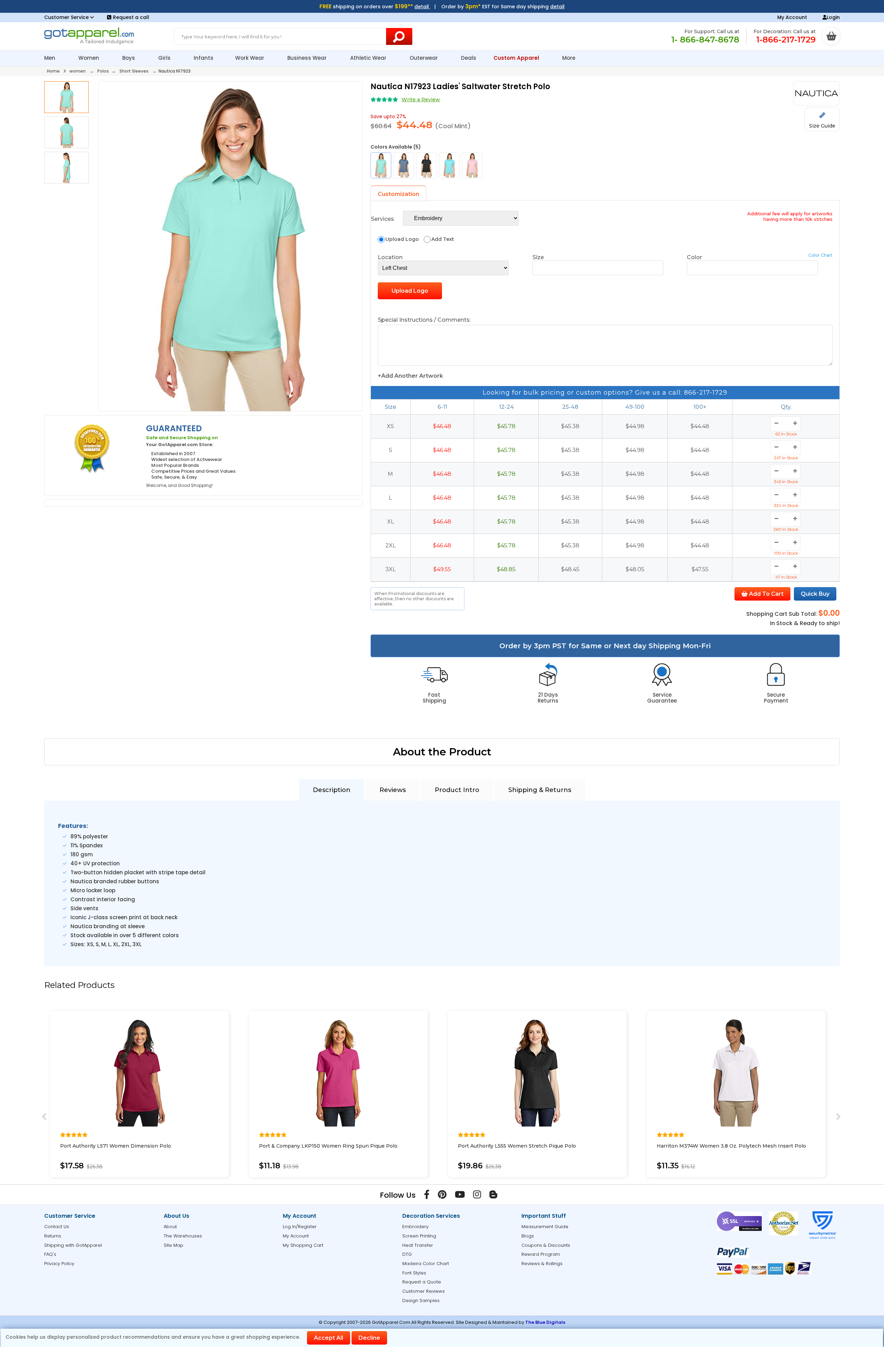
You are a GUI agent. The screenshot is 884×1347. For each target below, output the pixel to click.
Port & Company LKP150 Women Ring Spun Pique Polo (328, 1146)
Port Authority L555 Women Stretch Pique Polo (517, 1146)
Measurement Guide (544, 1226)
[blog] (493, 1196)
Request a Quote (421, 1282)
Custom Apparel (516, 58)
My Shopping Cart (303, 1245)
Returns (52, 1236)
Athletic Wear (369, 58)
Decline (369, 1338)
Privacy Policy (59, 1263)
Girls (165, 58)
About (170, 1226)
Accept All (328, 1338)
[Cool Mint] (381, 165)
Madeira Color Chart (425, 1263)
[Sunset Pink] (472, 165)
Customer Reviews (423, 1291)
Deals (468, 58)
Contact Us (56, 1226)
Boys (129, 58)
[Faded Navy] (404, 165)
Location (390, 257)
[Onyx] (426, 165)
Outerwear (424, 58)
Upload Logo (410, 291)
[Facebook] (427, 1196)
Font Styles (414, 1273)
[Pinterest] (442, 1196)
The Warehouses (183, 1236)
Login (833, 17)
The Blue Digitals (545, 1322)
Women (89, 58)
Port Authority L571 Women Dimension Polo (115, 1146)
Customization (398, 194)
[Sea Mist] (449, 165)
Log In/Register (300, 1226)
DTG (407, 1254)
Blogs (527, 1236)
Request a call (131, 17)
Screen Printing (419, 1236)
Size (538, 257)
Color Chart (820, 255)
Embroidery (415, 1226)
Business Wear (307, 58)
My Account (792, 17)
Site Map (173, 1245)
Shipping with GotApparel (73, 1245)
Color (694, 257)
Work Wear (250, 58)
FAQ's (50, 1254)
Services (382, 219)
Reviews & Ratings (542, 1263)
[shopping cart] (831, 36)
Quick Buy (815, 594)
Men (50, 58)
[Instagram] (477, 1196)
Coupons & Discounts (545, 1245)
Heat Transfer (417, 1245)
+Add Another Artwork (410, 376)
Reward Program (540, 1254)
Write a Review (421, 99)
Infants (203, 58)
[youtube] (460, 1196)
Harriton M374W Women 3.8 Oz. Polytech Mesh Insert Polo (731, 1146)
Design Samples (421, 1300)
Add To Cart (766, 594)
